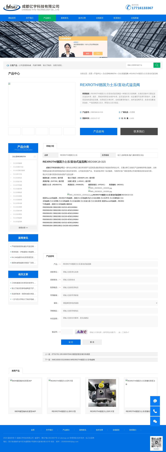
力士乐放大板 (17, 181)
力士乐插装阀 (17, 200)
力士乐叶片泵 (17, 174)
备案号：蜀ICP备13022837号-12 (47, 438)
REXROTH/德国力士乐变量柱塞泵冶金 (141, 411)
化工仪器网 (90, 438)
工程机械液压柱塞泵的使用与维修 (24, 283)
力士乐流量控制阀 (19, 170)
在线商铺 (134, 18)
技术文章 (82, 18)
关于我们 (29, 18)
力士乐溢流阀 (123, 74)
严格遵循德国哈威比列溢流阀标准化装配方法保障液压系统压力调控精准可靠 (24, 246)
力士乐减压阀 (17, 189)
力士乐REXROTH (109, 74)
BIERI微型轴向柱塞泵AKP (25, 411)
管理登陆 (73, 438)
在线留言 (99, 18)
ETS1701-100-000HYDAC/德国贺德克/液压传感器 (71, 354)
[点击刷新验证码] (81, 332)
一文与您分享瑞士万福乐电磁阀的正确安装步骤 (24, 299)
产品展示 (47, 18)
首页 (33, 430)
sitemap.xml (64, 438)
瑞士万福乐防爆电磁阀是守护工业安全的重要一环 (24, 288)
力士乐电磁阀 (17, 218)
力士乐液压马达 (18, 167)
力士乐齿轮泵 (17, 178)
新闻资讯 (64, 18)
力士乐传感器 (17, 196)
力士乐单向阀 (17, 203)
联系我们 (117, 18)
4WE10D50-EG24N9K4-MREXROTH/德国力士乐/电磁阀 (73, 360)
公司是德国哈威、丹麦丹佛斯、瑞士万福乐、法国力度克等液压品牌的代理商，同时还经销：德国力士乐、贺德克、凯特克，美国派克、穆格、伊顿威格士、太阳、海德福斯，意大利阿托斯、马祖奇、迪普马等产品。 (41, 65)
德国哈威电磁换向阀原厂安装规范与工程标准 (24, 263)
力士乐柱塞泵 (17, 214)
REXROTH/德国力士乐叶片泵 (64, 411)
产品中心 (97, 74)
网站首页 (12, 18)
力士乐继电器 (17, 192)
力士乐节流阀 (17, 185)
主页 (90, 74)
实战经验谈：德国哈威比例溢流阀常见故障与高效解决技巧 (24, 294)
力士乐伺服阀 (17, 163)
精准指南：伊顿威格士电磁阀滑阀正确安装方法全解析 (24, 252)
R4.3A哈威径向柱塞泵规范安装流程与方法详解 (24, 257)
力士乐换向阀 (17, 210)
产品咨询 (98, 131)
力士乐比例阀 (17, 207)
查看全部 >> (23, 228)
